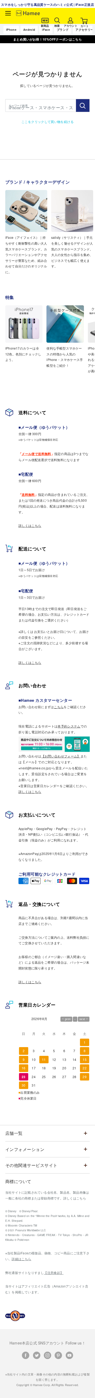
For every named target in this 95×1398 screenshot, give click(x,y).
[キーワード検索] (83, 105)
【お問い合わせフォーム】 (60, 756)
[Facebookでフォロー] (25, 1355)
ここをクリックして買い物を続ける (47, 121)
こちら (59, 706)
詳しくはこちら (29, 525)
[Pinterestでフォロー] (58, 1355)
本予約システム (69, 726)
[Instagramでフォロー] (47, 1355)
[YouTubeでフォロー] (69, 1355)
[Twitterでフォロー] (36, 1355)
